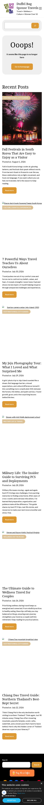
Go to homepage (22, 67)
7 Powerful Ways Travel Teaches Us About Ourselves (19, 263)
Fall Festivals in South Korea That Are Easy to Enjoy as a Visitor (19, 153)
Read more (9, 190)
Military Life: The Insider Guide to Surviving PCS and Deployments (20, 477)
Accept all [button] (11, 800)
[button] (22, 795)
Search (5, 760)
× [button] (41, 783)
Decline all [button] (32, 800)
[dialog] (22, 793)
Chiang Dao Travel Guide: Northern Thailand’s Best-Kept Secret (21, 699)
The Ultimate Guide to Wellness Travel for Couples (18, 592)
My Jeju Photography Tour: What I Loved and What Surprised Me (21, 367)
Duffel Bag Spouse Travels (27, 6)
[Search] (35, 25)
